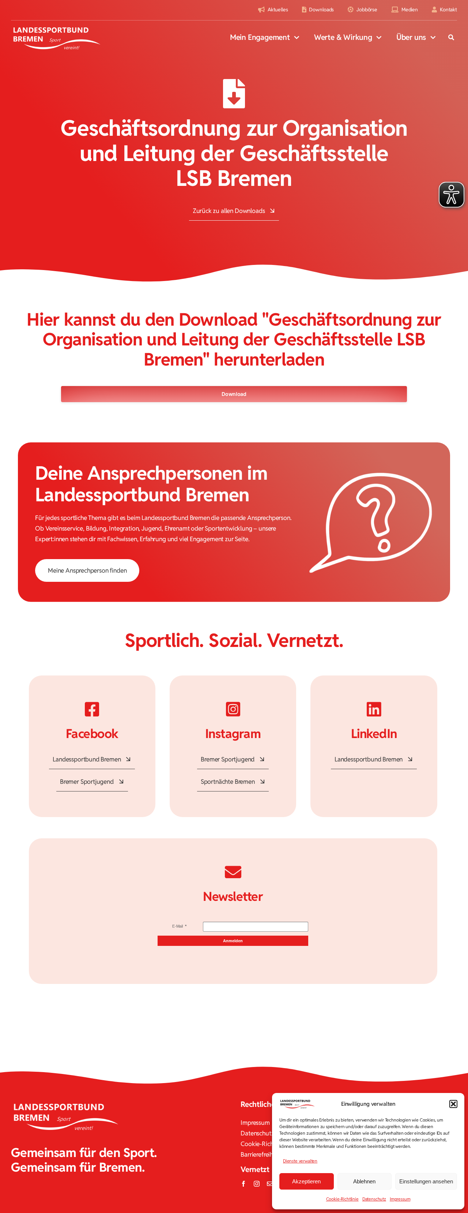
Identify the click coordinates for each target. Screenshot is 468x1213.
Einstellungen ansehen (426, 1181)
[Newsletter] (270, 1184)
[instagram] (257, 1184)
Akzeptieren (306, 1181)
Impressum (400, 1199)
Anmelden (233, 941)
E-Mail (178, 926)
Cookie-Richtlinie (342, 1199)
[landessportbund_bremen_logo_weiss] (56, 27)
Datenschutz (374, 1199)
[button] (453, 1104)
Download (234, 394)
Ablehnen (364, 1181)
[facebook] (243, 1184)
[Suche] (451, 38)
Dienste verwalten (300, 1161)
